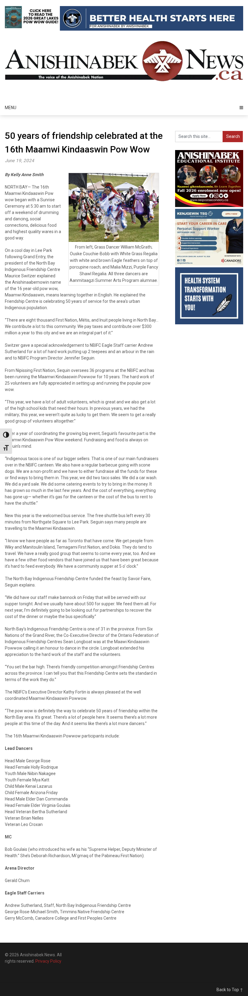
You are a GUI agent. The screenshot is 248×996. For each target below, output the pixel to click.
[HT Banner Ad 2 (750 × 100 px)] (151, 29)
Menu (10, 107)
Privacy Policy (48, 961)
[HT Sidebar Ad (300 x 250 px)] (209, 322)
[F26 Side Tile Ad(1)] (209, 205)
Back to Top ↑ (230, 989)
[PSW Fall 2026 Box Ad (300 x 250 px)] (209, 264)
